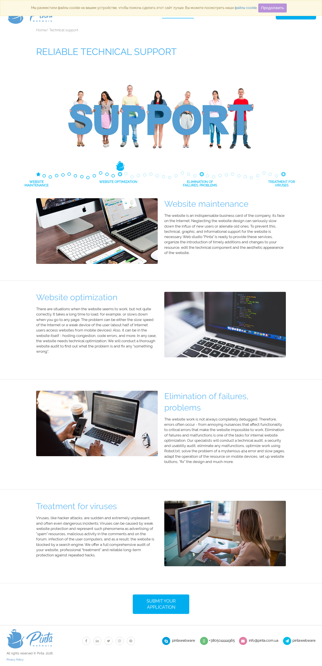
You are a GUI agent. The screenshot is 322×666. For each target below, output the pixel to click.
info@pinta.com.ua (263, 640)
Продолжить (272, 8)
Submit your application (161, 604)
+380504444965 (222, 640)
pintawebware (183, 640)
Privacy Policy (15, 659)
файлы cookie (246, 8)
